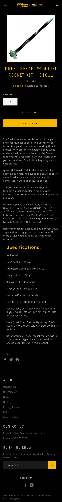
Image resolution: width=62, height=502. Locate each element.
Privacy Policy (11, 407)
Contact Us (9, 386)
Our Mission (10, 391)
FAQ (5, 412)
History (7, 402)
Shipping (18, 85)
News (6, 396)
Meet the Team (11, 417)
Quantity (7, 94)
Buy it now (30, 123)
